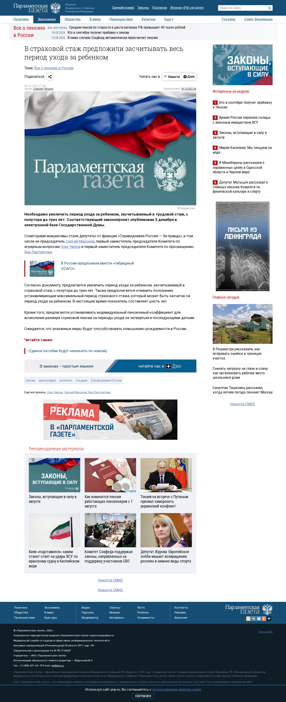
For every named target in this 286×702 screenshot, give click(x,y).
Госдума (228, 19)
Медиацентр (90, 617)
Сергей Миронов (80, 241)
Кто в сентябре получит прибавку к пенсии (90, 32)
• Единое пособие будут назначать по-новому (67, 351)
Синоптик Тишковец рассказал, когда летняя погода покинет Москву (243, 389)
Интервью (116, 617)
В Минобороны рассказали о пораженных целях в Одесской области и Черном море (238, 167)
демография (47, 380)
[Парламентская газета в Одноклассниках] (264, 618)
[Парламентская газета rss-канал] (248, 618)
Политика (21, 19)
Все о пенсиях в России (54, 68)
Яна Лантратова (38, 252)
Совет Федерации (258, 19)
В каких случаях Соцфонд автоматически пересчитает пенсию (104, 38)
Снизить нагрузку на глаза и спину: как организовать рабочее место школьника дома (241, 373)
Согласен (143, 696)
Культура (149, 19)
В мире (95, 19)
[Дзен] (188, 76)
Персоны (88, 612)
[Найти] (270, 8)
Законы (143, 8)
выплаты (66, 380)
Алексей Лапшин (43, 88)
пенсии (30, 380)
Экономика (47, 19)
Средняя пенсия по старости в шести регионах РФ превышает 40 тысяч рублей (116, 27)
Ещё (167, 19)
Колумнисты (145, 617)
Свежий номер (123, 8)
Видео (86, 607)
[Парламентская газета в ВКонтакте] (253, 618)
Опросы (114, 607)
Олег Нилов (70, 246)
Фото (141, 607)
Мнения (114, 612)
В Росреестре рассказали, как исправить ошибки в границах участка (237, 353)
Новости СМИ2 (110, 580)
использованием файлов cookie (176, 689)
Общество (73, 19)
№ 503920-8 (188, 88)
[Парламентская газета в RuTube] (269, 618)
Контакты (181, 607)
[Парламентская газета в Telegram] (259, 618)
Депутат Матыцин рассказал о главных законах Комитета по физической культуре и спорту (240, 187)
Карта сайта (266, 631)
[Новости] (172, 76)
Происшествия (121, 19)
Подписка (159, 8)
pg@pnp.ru (57, 665)
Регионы (143, 612)
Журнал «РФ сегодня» (187, 8)
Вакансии (181, 617)
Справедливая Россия (106, 380)
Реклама (180, 612)
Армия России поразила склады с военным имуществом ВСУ (242, 119)
